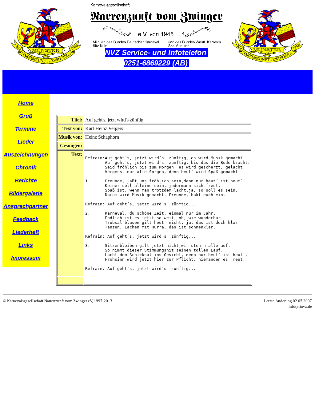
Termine (25, 129)
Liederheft (25, 232)
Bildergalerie (25, 193)
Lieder (26, 142)
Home (26, 103)
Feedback (25, 219)
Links (25, 245)
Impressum (26, 258)
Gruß (25, 116)
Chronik (25, 167)
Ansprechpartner (25, 206)
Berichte (26, 180)
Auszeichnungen (26, 155)
